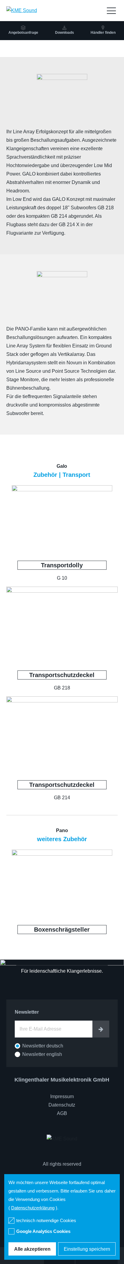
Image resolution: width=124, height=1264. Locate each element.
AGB (62, 1113)
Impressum (62, 1096)
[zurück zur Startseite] (21, 10)
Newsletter (27, 1012)
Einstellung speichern (87, 1249)
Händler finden (103, 32)
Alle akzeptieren (32, 1249)
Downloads (64, 32)
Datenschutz (61, 1104)
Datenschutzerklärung (32, 1207)
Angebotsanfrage (23, 32)
